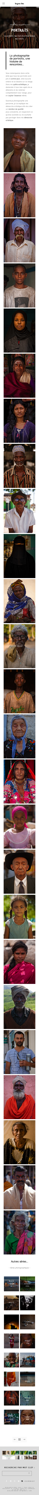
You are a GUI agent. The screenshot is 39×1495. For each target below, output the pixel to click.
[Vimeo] (19, 1481)
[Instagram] (15, 1481)
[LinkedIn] (11, 1481)
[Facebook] (7, 1481)
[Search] (28, 1472)
